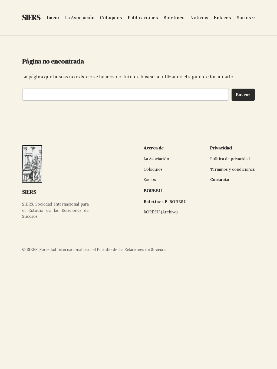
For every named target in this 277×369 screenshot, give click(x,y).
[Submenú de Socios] (253, 17)
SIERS (29, 192)
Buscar (243, 95)
